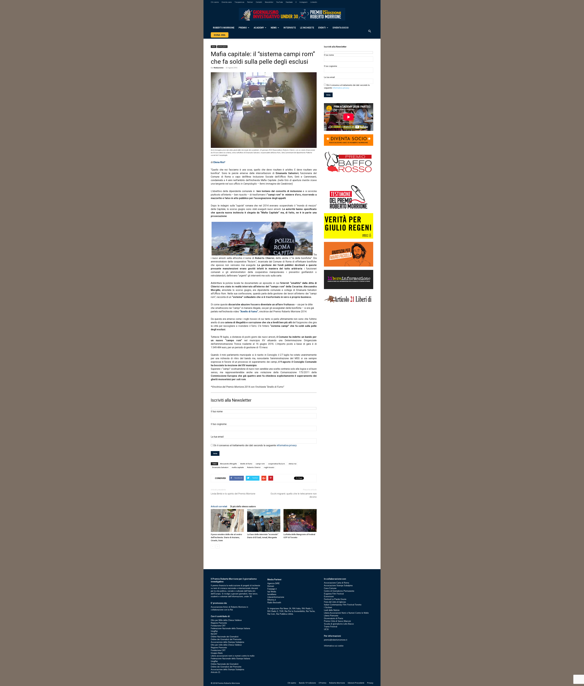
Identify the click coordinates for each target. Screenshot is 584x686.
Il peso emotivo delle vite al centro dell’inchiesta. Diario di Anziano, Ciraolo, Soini (226, 537)
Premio (243, 27)
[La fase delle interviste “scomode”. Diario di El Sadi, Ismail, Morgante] (263, 520)
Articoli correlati (219, 506)
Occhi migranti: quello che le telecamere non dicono (294, 495)
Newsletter (269, 2)
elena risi (292, 464)
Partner (250, 2)
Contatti (259, 2)
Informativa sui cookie (333, 646)
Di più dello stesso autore (243, 506)
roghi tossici (269, 467)
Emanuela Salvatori (220, 467)
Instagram (303, 2)
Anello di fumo (246, 464)
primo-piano (222, 46)
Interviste (289, 27)
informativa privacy (287, 445)
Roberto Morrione (223, 27)
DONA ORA (219, 34)
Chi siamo (215, 2)
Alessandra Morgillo (228, 464)
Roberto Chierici (254, 467)
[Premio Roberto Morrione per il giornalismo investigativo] (292, 14)
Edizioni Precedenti (356, 683)
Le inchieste (307, 27)
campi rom (260, 464)
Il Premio (322, 683)
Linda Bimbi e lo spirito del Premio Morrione (233, 493)
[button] (369, 31)
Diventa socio (227, 2)
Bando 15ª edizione (307, 683)
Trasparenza (239, 2)
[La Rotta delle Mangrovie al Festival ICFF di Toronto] (300, 520)
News (274, 27)
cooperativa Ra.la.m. (276, 464)
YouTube (279, 2)
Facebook (289, 2)
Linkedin (313, 2)
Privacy (370, 683)
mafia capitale (238, 467)
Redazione (218, 67)
